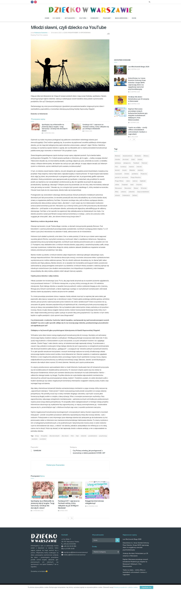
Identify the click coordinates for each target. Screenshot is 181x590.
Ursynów (139, 184)
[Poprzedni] (68, 518)
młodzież (140, 170)
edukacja (118, 163)
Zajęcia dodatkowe (143, 192)
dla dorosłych (54, 436)
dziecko (140, 159)
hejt (77, 436)
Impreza (131, 166)
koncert (117, 170)
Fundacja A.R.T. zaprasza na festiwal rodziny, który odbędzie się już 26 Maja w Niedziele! (96, 127)
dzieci (133, 159)
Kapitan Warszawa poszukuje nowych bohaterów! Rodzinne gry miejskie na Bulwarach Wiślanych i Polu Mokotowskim (137, 114)
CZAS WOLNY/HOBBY (71, 33)
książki (124, 170)
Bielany (146, 156)
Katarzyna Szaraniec (41, 33)
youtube (34, 439)
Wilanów (144, 188)
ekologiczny (127, 163)
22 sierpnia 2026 (134, 69)
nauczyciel (118, 174)
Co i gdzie (56, 18)
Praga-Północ (119, 181)
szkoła (117, 184)
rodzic (128, 181)
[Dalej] (72, 518)
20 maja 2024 (88, 131)
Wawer (136, 188)
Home (47, 18)
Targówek (125, 184)
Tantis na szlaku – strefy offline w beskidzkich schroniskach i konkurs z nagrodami (137, 130)
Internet (83, 436)
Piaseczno (144, 174)
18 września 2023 (92, 506)
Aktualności (70, 18)
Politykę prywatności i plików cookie (126, 587)
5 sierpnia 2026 (134, 122)
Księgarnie (91, 497)
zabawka (131, 192)
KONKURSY (94, 18)
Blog (37, 436)
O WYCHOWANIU (85, 33)
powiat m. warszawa (121, 177)
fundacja (123, 166)
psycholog (103, 436)
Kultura (82, 18)
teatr (132, 184)
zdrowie (117, 195)
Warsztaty (128, 188)
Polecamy (107, 18)
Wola (116, 192)
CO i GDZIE (36, 497)
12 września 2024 (48, 133)
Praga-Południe (136, 177)
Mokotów (132, 170)
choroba (117, 159)
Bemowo (117, 156)
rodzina (135, 181)
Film (72, 436)
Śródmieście (126, 195)
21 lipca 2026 (133, 137)
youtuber (43, 439)
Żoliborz (135, 195)
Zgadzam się (146, 587)
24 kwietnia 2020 (56, 33)
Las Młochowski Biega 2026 (138, 66)
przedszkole (93, 436)
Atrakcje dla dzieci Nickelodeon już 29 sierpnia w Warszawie (138, 99)
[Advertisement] (132, 39)
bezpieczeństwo (127, 156)
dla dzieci (65, 436)
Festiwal (144, 163)
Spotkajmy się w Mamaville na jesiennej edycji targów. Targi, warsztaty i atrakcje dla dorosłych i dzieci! (55, 128)
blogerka (44, 436)
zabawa (123, 192)
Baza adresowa (121, 18)
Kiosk (134, 18)
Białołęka (138, 156)
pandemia (135, 174)
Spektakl (143, 181)
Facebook (136, 163)
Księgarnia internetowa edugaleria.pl (94, 502)
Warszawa (118, 188)
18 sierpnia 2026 (134, 104)
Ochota (127, 174)
